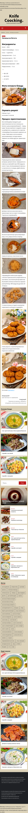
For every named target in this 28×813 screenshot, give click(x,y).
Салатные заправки (6, 622)
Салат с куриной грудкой (7, 625)
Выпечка (4, 589)
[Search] (25, 28)
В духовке (22, 586)
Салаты (12, 628)
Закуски (4, 739)
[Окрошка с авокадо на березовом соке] (5, 566)
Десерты (4, 499)
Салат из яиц (5, 619)
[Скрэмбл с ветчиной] (14, 442)
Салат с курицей (19, 625)
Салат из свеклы (17, 616)
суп (9, 646)
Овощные (16, 607)
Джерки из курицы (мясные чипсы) (11, 743)
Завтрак (20, 595)
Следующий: (15, 401)
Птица (22, 607)
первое (18, 643)
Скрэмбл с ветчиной (7, 453)
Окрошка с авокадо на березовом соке (12, 767)
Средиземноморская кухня (8, 640)
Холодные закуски (6, 643)
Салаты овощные (18, 631)
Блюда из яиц (14, 586)
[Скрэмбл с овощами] (14, 465)
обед (14, 643)
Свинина (4, 637)
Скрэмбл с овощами (7, 476)
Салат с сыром (5, 628)
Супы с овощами (20, 640)
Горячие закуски (6, 592)
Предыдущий (10, 396)
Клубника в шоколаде (16, 520)
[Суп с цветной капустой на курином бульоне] (14, 420)
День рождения (21, 592)
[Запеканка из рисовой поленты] (5, 510)
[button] (2, 28)
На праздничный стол (7, 607)
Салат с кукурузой (17, 622)
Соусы (3, 36)
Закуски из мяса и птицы (7, 601)
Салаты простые (18, 634)
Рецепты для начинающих (8, 610)
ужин (13, 646)
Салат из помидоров (6, 616)
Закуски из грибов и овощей (8, 598)
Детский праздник (12, 595)
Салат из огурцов (16, 613)
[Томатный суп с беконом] (5, 529)
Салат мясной (13, 619)
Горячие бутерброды (13, 589)
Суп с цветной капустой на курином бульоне (14, 430)
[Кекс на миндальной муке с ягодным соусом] (14, 496)
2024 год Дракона (5, 586)
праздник (4, 646)
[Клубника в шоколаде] (5, 520)
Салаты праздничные (7, 634)
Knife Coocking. (14, 18)
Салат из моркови (6, 613)
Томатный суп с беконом (17, 529)
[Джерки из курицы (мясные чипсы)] (14, 733)
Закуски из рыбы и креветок (8, 604)
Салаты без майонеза (7, 631)
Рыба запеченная (20, 610)
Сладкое (10, 637)
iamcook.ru (11, 390)
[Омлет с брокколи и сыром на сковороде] (5, 575)
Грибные (14, 592)
